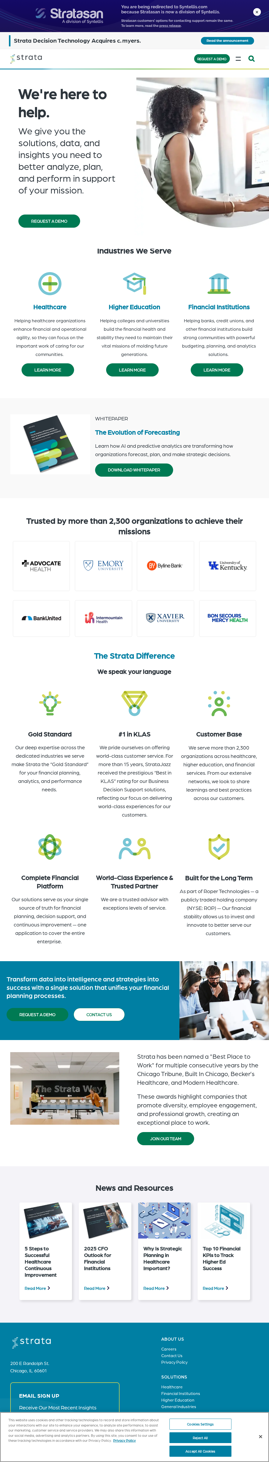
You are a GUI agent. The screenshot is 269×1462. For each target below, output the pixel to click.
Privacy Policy (124, 1440)
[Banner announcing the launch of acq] (134, 40)
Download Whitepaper (134, 469)
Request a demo (37, 1014)
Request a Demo (211, 59)
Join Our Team (165, 1138)
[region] (134, 1437)
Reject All (200, 1438)
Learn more (47, 369)
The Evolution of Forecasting (137, 432)
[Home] (36, 58)
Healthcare (49, 306)
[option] (45, 1251)
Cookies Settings (200, 1424)
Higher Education (134, 306)
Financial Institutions (219, 306)
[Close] (260, 1437)
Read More (35, 1288)
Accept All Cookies (200, 1451)
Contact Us (99, 1014)
